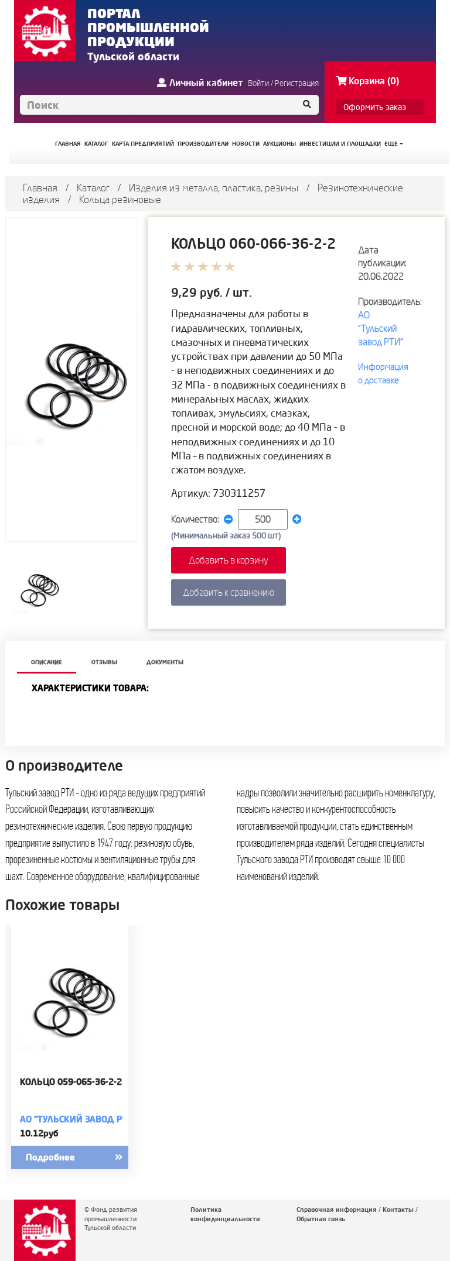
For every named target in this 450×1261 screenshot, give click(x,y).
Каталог (93, 187)
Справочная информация (336, 1209)
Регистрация (297, 83)
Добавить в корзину (228, 560)
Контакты (398, 1209)
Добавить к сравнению (228, 592)
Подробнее (50, 1157)
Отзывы (104, 662)
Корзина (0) (374, 81)
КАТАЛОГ (96, 143)
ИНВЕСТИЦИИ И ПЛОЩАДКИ (340, 143)
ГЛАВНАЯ (68, 143)
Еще (392, 143)
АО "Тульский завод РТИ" (380, 328)
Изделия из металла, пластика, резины (213, 187)
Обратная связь (320, 1219)
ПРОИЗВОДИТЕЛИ (203, 143)
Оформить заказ (374, 107)
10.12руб (39, 1133)
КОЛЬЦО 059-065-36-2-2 (71, 1082)
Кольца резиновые (120, 199)
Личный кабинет (206, 82)
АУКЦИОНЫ (279, 143)
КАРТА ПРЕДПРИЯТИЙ (143, 143)
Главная (40, 187)
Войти (258, 83)
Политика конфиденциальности (225, 1214)
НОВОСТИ (246, 143)
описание (46, 662)
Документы (164, 662)
